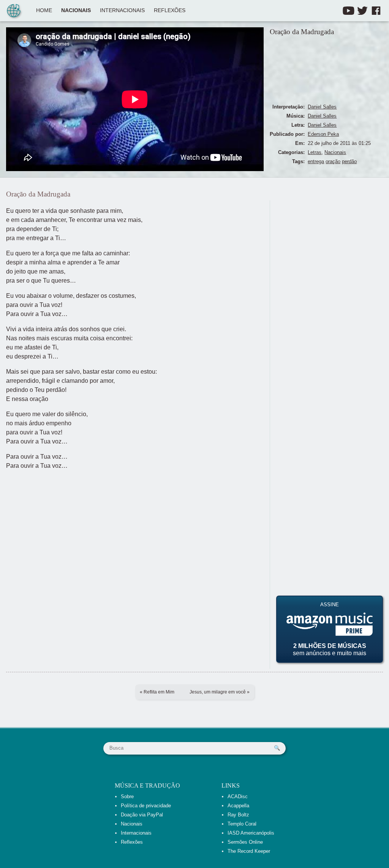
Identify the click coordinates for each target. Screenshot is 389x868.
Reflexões (169, 10)
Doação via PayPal (142, 815)
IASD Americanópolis (251, 833)
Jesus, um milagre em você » (220, 692)
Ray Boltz (238, 815)
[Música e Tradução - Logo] (13, 11)
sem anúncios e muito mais (329, 629)
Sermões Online (245, 842)
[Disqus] (329, 295)
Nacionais (76, 10)
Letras (314, 152)
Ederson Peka (323, 134)
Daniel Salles (322, 107)
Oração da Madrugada (302, 32)
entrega (316, 161)
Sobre (127, 796)
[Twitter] (362, 10)
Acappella (238, 805)
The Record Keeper (249, 851)
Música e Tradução (147, 785)
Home (44, 10)
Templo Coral (242, 824)
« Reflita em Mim (157, 692)
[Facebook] (376, 10)
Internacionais (122, 10)
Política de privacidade (146, 805)
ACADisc (238, 796)
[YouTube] (349, 10)
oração (333, 161)
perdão (349, 161)
